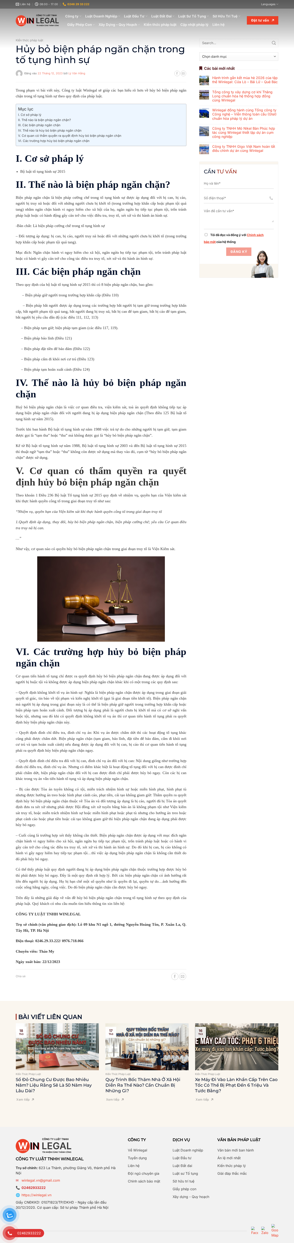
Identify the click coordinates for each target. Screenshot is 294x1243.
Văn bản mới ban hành (235, 1150)
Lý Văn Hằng (76, 73)
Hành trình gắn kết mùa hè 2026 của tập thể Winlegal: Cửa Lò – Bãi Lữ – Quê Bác (245, 80)
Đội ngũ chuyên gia (143, 1173)
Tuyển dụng (137, 1158)
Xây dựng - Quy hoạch (191, 1197)
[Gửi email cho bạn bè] (183, 73)
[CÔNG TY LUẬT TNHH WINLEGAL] (37, 20)
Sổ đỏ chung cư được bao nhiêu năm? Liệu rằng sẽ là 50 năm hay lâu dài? (54, 1085)
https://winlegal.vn (36, 1195)
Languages (268, 4)
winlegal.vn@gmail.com (41, 1180)
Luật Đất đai (182, 1166)
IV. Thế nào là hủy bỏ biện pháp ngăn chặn (50, 130)
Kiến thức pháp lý (231, 1166)
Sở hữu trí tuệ (183, 1181)
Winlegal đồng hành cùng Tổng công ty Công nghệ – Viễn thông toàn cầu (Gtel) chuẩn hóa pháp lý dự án (244, 114)
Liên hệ (218, 24)
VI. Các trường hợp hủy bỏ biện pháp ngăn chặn (54, 141)
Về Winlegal (137, 1150)
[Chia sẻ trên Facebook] (177, 73)
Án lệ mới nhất (229, 1158)
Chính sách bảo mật (144, 1181)
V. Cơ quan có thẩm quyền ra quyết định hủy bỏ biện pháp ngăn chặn (69, 135)
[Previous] (10, 1055)
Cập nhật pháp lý (194, 24)
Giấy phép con (184, 1189)
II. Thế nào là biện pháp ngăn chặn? (44, 120)
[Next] (284, 1055)
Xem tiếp (23, 1099)
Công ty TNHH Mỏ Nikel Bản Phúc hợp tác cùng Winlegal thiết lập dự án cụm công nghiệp (243, 132)
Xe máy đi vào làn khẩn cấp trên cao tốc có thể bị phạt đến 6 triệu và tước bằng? (236, 1085)
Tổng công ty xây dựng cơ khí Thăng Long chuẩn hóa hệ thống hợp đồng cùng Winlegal (242, 96)
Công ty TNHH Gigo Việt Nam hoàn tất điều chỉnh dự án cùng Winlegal (243, 149)
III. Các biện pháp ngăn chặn (39, 125)
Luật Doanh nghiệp (188, 1150)
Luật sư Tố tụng (185, 1173)
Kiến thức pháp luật (160, 24)
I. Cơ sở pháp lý (29, 115)
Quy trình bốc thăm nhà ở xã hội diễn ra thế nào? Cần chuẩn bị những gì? (142, 1085)
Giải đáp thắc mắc (232, 1173)
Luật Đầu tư (182, 1158)
